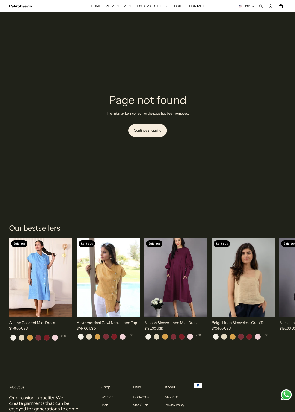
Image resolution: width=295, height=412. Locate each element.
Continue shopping (147, 130)
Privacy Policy (174, 405)
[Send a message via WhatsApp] (286, 394)
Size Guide (141, 405)
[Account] (271, 6)
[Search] (261, 6)
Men (104, 405)
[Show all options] (63, 336)
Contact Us (141, 397)
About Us (171, 397)
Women (107, 397)
